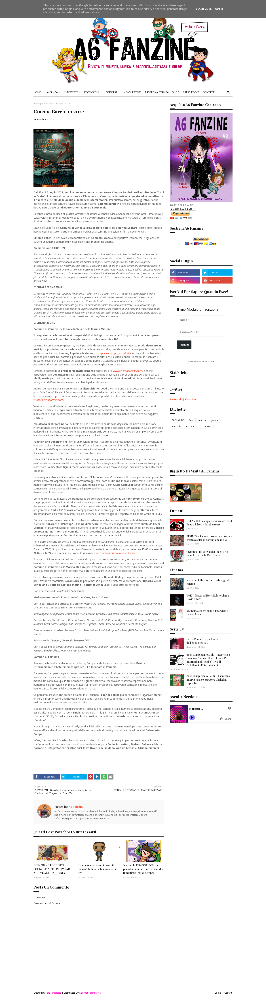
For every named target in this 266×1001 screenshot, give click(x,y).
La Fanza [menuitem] (52, 92)
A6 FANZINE (178, 420)
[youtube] (217, 280)
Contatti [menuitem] (209, 92)
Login (218, 992)
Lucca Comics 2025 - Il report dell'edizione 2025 (203, 641)
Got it (219, 8)
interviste (191, 426)
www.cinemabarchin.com (127, 370)
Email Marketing (195, 361)
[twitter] (217, 272)
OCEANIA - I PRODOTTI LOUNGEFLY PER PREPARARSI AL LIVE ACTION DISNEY (52, 869)
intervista (176, 426)
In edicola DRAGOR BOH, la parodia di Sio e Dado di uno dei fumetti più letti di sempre (143, 869)
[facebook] (185, 272)
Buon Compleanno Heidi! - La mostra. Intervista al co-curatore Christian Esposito (208, 679)
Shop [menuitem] (175, 92)
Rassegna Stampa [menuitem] (157, 92)
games (214, 420)
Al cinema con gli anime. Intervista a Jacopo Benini (207, 612)
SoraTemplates (53, 992)
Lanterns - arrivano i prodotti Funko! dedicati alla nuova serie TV (97, 869)
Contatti (228, 992)
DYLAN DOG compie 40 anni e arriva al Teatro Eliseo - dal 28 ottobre (209, 522)
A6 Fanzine (40, 119)
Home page (39, 103)
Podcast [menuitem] (111, 92)
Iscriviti (184, 344)
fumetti (202, 420)
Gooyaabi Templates (90, 992)
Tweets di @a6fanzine (183, 399)
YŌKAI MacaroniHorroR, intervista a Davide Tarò (207, 597)
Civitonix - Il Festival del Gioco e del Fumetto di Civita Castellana (207, 553)
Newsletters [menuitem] (132, 92)
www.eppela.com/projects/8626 (112, 353)
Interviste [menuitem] (71, 92)
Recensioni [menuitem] (92, 92)
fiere (191, 420)
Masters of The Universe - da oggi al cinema (207, 581)
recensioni (206, 426)
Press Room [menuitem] (191, 92)
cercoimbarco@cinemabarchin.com (116, 553)
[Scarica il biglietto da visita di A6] (186, 501)
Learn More (204, 8)
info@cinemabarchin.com (48, 400)
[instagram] (185, 280)
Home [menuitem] (37, 92)
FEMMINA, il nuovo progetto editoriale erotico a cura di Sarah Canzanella (209, 538)
